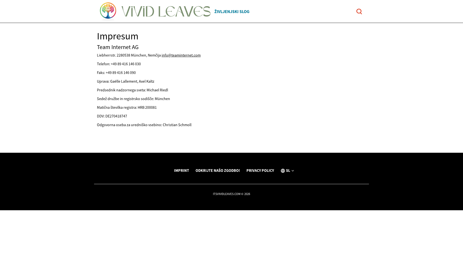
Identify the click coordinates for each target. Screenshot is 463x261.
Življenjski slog (231, 11)
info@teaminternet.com (181, 55)
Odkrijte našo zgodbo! (218, 170)
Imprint (181, 170)
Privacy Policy (260, 170)
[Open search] (359, 11)
